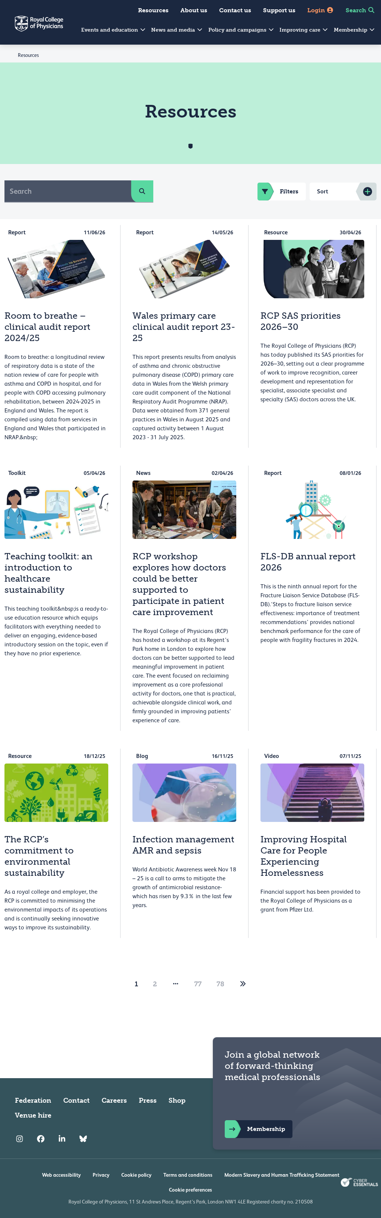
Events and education (110, 30)
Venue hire (33, 1115)
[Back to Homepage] (31, 28)
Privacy (101, 1175)
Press (148, 1100)
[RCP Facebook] (40, 1139)
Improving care (300, 30)
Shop (177, 1100)
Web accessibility (61, 1175)
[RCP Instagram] (19, 1139)
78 (220, 984)
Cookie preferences (190, 1190)
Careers (114, 1100)
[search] (142, 191)
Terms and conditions (187, 1175)
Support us (279, 10)
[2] (243, 984)
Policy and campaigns (238, 30)
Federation (33, 1100)
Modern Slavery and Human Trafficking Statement (281, 1175)
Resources (153, 10)
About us (193, 10)
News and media (173, 30)
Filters (289, 191)
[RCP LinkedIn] (62, 1139)
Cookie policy (136, 1175)
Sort (322, 191)
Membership (351, 30)
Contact (76, 1100)
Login (316, 10)
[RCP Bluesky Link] (83, 1139)
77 (198, 984)
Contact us (235, 10)
